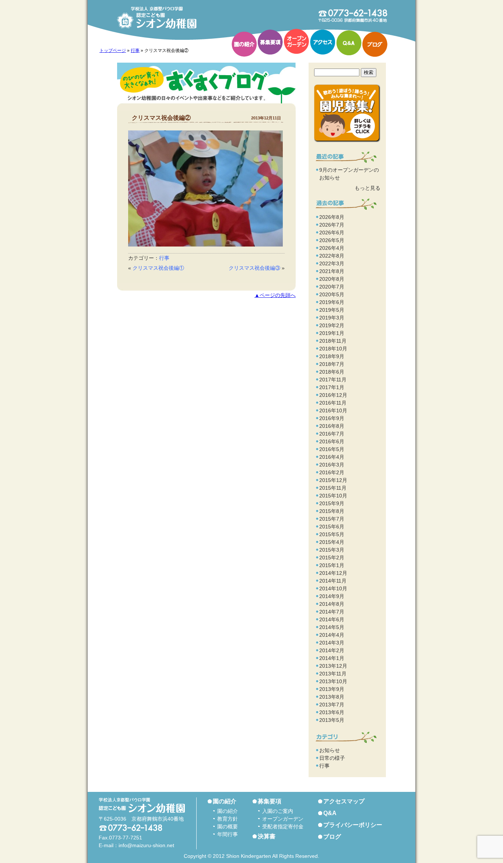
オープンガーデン (296, 41)
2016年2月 (331, 472)
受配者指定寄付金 (282, 826)
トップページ (112, 50)
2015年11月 (333, 488)
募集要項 (270, 42)
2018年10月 (333, 349)
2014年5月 (331, 627)
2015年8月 (331, 511)
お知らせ (329, 750)
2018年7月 (331, 364)
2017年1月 (331, 387)
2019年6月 (331, 302)
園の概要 (227, 826)
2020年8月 (331, 279)
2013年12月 (333, 666)
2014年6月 (331, 619)
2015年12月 (333, 480)
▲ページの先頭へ (275, 295)
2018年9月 (331, 356)
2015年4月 (331, 542)
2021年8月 (331, 271)
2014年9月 (331, 596)
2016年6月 (331, 441)
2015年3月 (331, 550)
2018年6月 (331, 372)
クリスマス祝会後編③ (254, 268)
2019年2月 (331, 325)
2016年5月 (331, 449)
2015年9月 (331, 503)
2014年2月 (331, 650)
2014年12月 (333, 573)
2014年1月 (331, 658)
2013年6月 (331, 712)
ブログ (375, 44)
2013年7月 (331, 704)
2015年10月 (333, 496)
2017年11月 (333, 379)
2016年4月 (331, 457)
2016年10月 (333, 410)
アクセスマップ (344, 801)
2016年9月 (331, 418)
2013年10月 (333, 681)
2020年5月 (331, 294)
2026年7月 (331, 225)
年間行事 (227, 834)
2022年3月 (331, 263)
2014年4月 (331, 635)
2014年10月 (333, 588)
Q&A (349, 43)
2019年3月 (331, 318)
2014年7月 (331, 612)
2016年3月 (331, 465)
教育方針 (227, 819)
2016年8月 (331, 426)
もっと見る (367, 188)
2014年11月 (333, 581)
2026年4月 (331, 248)
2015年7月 (331, 519)
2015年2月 (331, 557)
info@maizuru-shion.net (146, 845)
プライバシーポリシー (352, 825)
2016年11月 (333, 403)
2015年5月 (331, 534)
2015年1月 (331, 565)
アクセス (322, 42)
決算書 (266, 836)
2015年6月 (331, 527)
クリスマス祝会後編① (158, 268)
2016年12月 (333, 395)
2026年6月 (331, 232)
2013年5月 (331, 720)
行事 (135, 50)
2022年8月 (331, 256)
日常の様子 (332, 758)
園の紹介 (244, 44)
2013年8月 (331, 697)
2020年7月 (331, 287)
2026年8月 (331, 217)
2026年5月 (331, 240)
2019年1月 (331, 333)
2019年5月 (331, 310)
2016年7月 (331, 434)
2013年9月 (331, 689)
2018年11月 (333, 341)
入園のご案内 (277, 811)
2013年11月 (333, 674)
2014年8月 (331, 604)
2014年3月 (331, 643)
